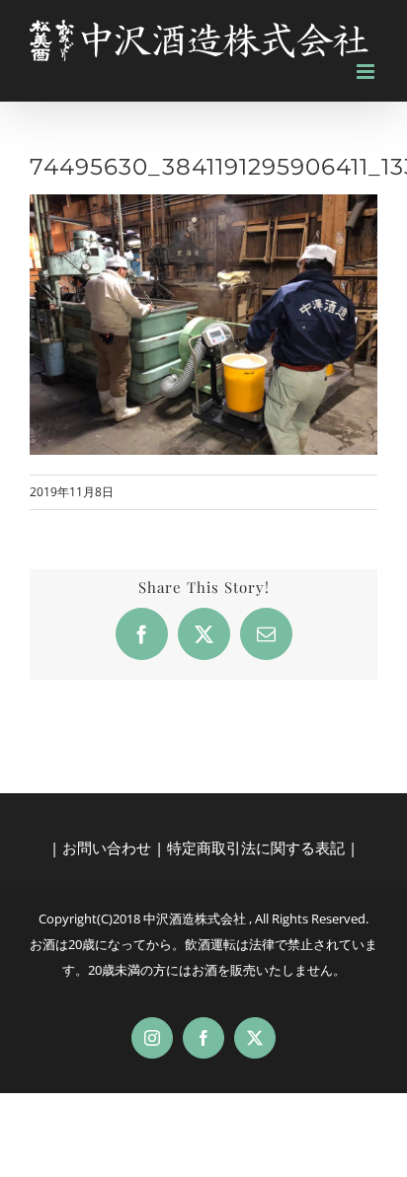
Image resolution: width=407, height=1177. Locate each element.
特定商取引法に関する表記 (256, 847)
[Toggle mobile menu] (367, 71)
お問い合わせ (106, 847)
